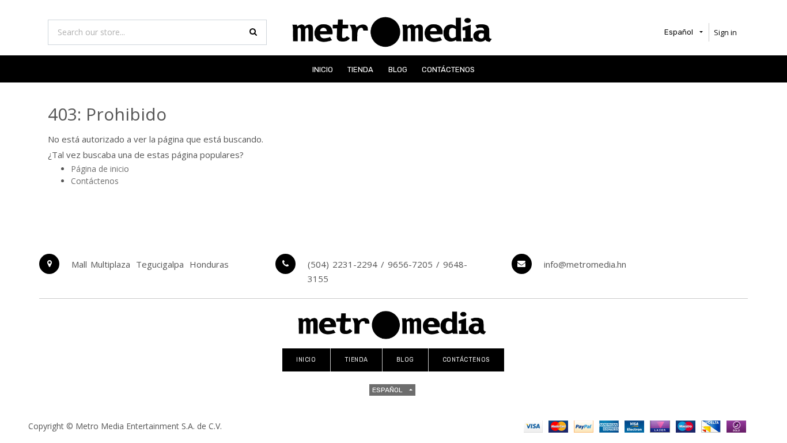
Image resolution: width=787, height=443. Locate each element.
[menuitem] (322, 68)
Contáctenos (95, 180)
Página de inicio (100, 168)
